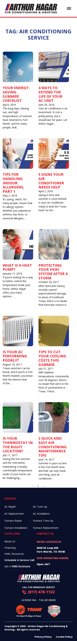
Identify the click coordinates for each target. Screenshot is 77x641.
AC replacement (14, 513)
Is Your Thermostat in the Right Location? (18, 444)
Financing (10, 547)
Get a (17, 566)
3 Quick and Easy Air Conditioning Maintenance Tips (52, 447)
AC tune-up (40, 506)
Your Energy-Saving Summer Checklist (16, 94)
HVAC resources (14, 553)
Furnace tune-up (43, 520)
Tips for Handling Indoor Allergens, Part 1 (13, 183)
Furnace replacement (45, 527)
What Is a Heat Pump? (17, 267)
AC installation (41, 513)
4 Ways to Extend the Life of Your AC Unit (50, 94)
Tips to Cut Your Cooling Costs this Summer (52, 358)
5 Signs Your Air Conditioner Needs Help (51, 181)
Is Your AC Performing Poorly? (15, 356)
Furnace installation (15, 527)
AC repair (10, 506)
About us (9, 541)
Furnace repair (13, 520)
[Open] (69, 8)
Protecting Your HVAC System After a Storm (53, 271)
